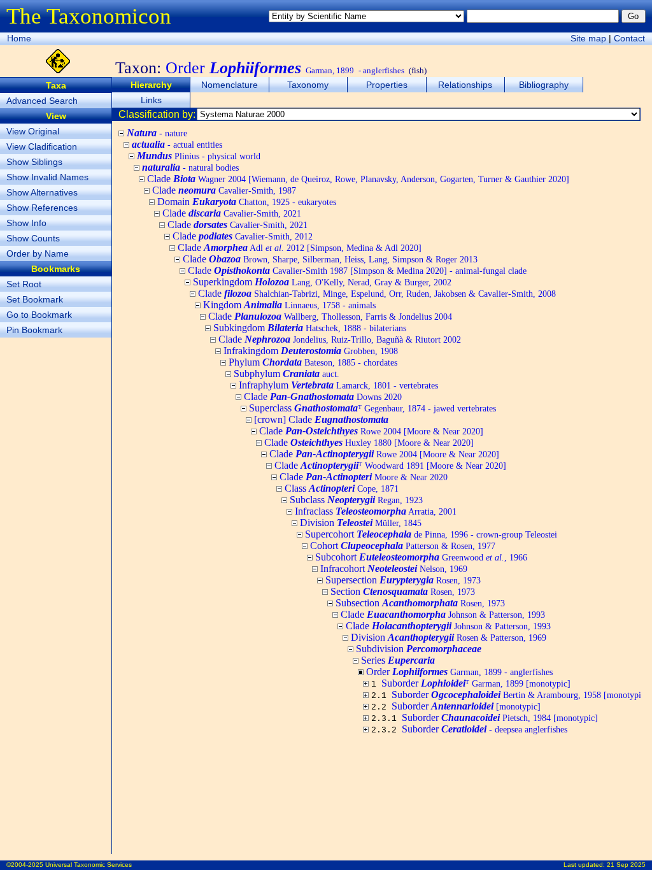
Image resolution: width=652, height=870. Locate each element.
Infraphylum (338, 385)
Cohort (402, 545)
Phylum (313, 362)
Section (402, 591)
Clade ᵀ (390, 465)
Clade (358, 178)
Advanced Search (42, 101)
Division (361, 522)
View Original (32, 131)
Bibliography (544, 85)
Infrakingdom (310, 350)
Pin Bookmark (34, 330)
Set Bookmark (34, 299)
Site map (588, 38)
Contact (629, 38)
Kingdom (289, 304)
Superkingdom (322, 281)
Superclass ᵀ (372, 408)
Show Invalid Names (47, 177)
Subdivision (418, 648)
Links (151, 100)
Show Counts (33, 238)
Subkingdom (309, 327)
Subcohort (421, 557)
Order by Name (37, 253)
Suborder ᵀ (475, 683)
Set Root (23, 284)
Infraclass (376, 511)
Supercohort (431, 534)
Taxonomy (308, 85)
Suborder (520, 694)
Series (398, 660)
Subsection (420, 602)
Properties (387, 85)
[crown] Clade (321, 419)
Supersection (403, 579)
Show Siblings (34, 162)
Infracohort (393, 568)
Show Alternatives (42, 192)
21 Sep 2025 (626, 864)
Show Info (26, 223)
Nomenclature (229, 85)
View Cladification (41, 146)
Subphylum (286, 373)
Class (342, 488)
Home (19, 38)
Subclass (356, 499)
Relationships (465, 85)
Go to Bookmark (39, 315)
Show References (42, 208)
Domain (246, 201)
